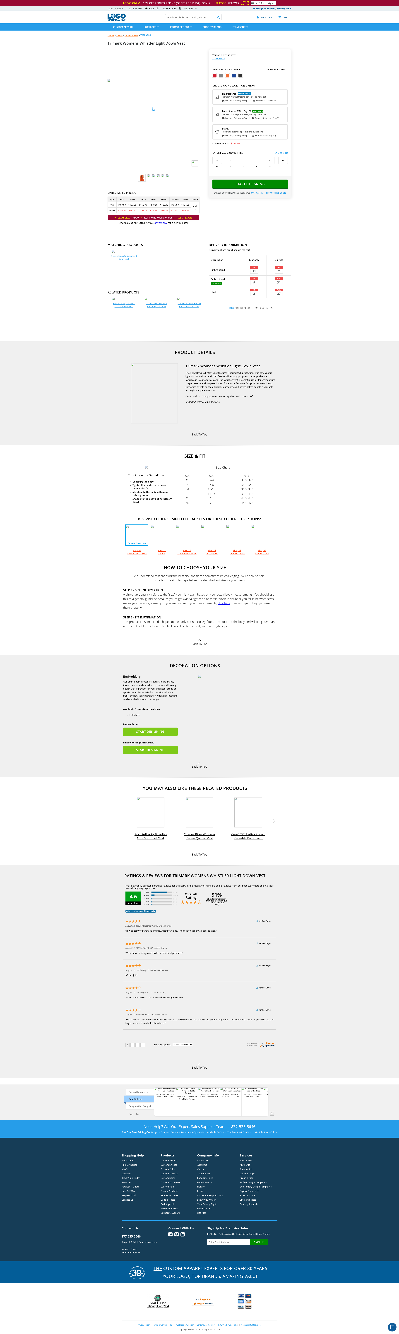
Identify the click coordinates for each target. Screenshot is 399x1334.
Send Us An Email (148, 1241)
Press (200, 1190)
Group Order (246, 1177)
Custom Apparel (123, 27)
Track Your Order (169, 8)
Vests (119, 35)
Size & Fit (283, 152)
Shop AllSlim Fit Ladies (237, 552)
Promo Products (181, 27)
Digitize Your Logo (249, 1190)
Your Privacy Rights (207, 1204)
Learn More (218, 58)
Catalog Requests (249, 1204)
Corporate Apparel (170, 1212)
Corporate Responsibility (210, 1195)
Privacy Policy (144, 1325)
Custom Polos (168, 1169)
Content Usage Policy (206, 1325)
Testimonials (203, 1173)
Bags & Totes (168, 1199)
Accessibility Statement (251, 1325)
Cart (282, 17)
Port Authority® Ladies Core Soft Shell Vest (124, 305)
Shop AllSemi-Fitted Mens (187, 552)
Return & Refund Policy (228, 1325)
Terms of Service (160, 1325)
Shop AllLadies (162, 552)
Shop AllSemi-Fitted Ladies (137, 552)
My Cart (126, 1169)
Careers (201, 1169)
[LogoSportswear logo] (117, 20)
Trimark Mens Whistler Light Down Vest (124, 257)
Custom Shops (247, 1173)
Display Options (162, 1044)
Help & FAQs (128, 1190)
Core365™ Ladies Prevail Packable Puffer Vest (189, 305)
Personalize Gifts (169, 1208)
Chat (151, 8)
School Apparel (247, 1195)
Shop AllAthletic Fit (212, 552)
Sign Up (259, 1242)
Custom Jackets (169, 1160)
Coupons (126, 1173)
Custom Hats (167, 1186)
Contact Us (127, 1199)
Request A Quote (130, 1186)
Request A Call (129, 1195)
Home (111, 35)
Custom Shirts (168, 1177)
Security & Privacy (206, 1199)
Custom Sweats (169, 1164)
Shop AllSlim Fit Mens (262, 552)
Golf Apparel (167, 1204)
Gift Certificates (248, 1199)
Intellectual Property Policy (182, 1325)
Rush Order (151, 27)
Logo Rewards (204, 1182)
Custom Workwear (170, 1182)
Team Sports (240, 27)
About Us (202, 1164)
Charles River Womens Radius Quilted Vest (156, 305)
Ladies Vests (131, 35)
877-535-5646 (136, 8)
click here (224, 603)
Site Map (201, 1212)
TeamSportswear (170, 1195)
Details (206, 3)
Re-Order (126, 1182)
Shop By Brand (212, 27)
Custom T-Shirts (169, 1173)
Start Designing (250, 184)
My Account (128, 1160)
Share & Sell (246, 1169)
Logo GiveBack (205, 1177)
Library (200, 1186)
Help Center (188, 8)
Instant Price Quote (276, 193)
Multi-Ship (245, 1164)
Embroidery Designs (256, 1186)
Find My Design (129, 1164)
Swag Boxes (246, 1160)
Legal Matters (204, 1208)
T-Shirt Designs (253, 1182)
